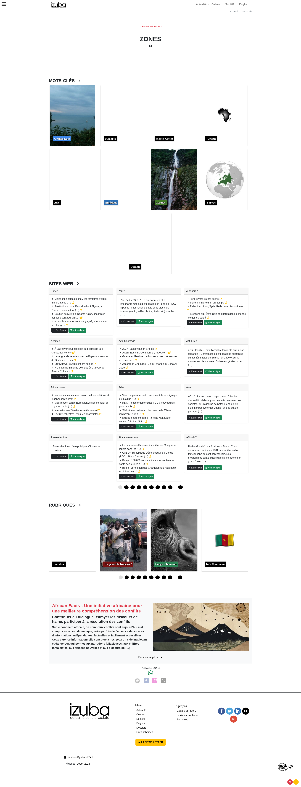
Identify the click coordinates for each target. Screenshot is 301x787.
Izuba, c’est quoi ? (186, 710)
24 (132, 487)
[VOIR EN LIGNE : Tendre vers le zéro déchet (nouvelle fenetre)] (221, 299)
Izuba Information (149, 26)
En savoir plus (149, 657)
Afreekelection (59, 437)
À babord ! (192, 291)
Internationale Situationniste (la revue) (75, 410)
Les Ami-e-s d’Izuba (187, 715)
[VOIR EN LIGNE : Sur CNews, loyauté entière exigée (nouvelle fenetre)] (95, 364)
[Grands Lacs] (72, 115)
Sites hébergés (144, 732)
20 (151, 577)
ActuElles (191, 341)
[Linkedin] (237, 711)
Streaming (182, 719)
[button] (2, 4)
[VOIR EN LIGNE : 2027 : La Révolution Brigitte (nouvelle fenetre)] (155, 349)
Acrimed (55, 341)
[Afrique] (225, 115)
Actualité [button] (201, 4)
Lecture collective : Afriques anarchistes (76, 414)
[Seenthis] (155, 680)
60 (151, 487)
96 (170, 487)
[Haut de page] (296, 782)
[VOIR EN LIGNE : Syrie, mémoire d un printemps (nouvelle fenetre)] (225, 302)
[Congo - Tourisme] (174, 540)
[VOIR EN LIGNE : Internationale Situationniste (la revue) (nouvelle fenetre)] (98, 410)
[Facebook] (146, 680)
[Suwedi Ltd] (290, 766)
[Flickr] (245, 711)
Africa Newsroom (128, 437)
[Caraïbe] (174, 179)
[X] (164, 680)
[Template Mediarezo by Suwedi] (283, 766)
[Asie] (72, 179)
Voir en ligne (78, 330)
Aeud (189, 387)
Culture (140, 714)
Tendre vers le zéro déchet (204, 299)
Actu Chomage (127, 341)
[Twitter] (229, 711)
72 (157, 487)
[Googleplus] (233, 719)
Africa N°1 (192, 437)
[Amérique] (123, 179)
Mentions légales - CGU (79, 757)
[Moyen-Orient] (174, 115)
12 (126, 487)
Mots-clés (246, 11)
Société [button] (230, 4)
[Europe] (225, 179)
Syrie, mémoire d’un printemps (206, 302)
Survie (54, 291)
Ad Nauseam (58, 387)
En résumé (60, 330)
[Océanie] (148, 243)
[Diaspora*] (137, 680)
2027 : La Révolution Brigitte (138, 349)
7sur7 (122, 291)
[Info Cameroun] (224, 540)
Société (140, 719)
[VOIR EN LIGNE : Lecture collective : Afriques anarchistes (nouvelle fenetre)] (100, 414)
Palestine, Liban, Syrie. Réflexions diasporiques (216, 306)
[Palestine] (72, 540)
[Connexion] (290, 782)
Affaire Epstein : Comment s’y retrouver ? (145, 352)
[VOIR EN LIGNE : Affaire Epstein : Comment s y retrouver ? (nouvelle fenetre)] (169, 352)
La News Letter (152, 742)
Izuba (72, 763)
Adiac (122, 387)
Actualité (141, 710)
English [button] (244, 4)
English (140, 723)
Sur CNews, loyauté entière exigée (74, 364)
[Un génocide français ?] (123, 540)
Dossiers (141, 727)
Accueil (234, 11)
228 (180, 487)
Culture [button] (216, 4)
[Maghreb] (123, 115)
